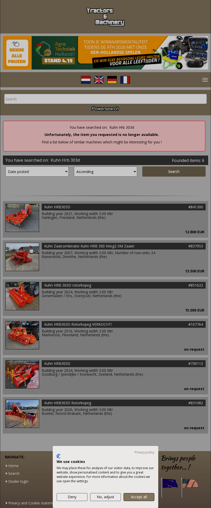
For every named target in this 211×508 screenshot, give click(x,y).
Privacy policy (144, 452)
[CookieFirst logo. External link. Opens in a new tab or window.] (58, 456)
